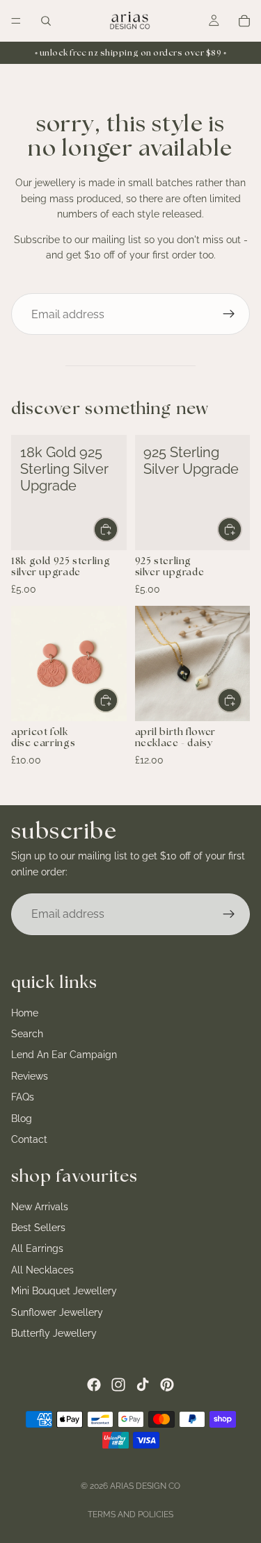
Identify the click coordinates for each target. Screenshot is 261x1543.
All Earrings (37, 1249)
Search (27, 1033)
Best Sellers (38, 1227)
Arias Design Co (145, 1486)
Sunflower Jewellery (57, 1312)
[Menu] (16, 21)
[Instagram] (118, 1384)
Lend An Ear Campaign (64, 1055)
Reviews (29, 1076)
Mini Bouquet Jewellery (64, 1290)
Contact (29, 1139)
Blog (21, 1118)
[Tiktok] (142, 1384)
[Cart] (244, 21)
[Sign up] (229, 314)
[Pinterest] (167, 1384)
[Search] (46, 21)
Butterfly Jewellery (54, 1333)
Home (24, 1012)
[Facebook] (94, 1384)
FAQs (22, 1097)
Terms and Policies (130, 1514)
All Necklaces (42, 1270)
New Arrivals (39, 1206)
